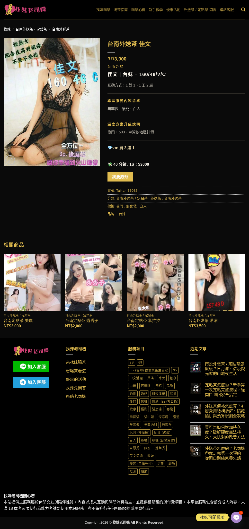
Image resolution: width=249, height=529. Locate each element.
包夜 (173, 378)
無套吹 (167, 424)
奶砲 (144, 393)
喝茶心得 (138, 10)
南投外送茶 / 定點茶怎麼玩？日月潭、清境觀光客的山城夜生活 (225, 369)
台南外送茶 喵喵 (203, 321)
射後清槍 (158, 393)
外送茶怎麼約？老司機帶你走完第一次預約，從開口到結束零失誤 (225, 453)
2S (132, 362)
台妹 (122, 214)
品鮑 (170, 386)
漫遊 (176, 417)
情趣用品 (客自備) (165, 401)
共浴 (150, 378)
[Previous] (4, 295)
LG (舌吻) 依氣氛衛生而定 (149, 370)
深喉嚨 (164, 417)
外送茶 (156, 198)
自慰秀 (135, 448)
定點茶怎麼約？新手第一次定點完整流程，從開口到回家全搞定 (225, 390)
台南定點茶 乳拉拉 (143, 321)
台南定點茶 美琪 (18, 321)
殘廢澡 (157, 409)
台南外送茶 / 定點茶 (31, 29)
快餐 (144, 401)
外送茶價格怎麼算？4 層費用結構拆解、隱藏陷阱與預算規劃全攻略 (225, 411)
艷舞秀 (160, 448)
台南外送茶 (61, 29)
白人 (143, 206)
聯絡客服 (227, 10)
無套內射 (150, 424)
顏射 (144, 471)
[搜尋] (243, 10)
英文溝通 (136, 456)
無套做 (131, 206)
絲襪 (144, 440)
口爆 (133, 386)
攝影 (144, 409)
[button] (10, 160)
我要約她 (120, 177)
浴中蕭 (149, 417)
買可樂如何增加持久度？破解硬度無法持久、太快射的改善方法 (225, 432)
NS (175, 370)
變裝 (150, 456)
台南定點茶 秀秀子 (81, 321)
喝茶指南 (121, 10)
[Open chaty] (236, 517)
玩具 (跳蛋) (162, 432)
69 (140, 362)
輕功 (172, 463)
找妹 (7, 29)
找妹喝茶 (103, 10)
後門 (119, 206)
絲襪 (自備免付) (163, 440)
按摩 (133, 409)
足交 (160, 463)
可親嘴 (146, 386)
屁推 (173, 393)
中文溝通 (136, 378)
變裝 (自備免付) (141, 463)
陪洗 (133, 471)
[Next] (245, 295)
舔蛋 (147, 448)
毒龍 (170, 409)
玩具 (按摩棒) (139, 432)
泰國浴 (135, 417)
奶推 (133, 393)
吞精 (158, 386)
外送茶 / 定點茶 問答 (200, 10)
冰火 (162, 378)
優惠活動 (173, 10)
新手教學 (156, 10)
